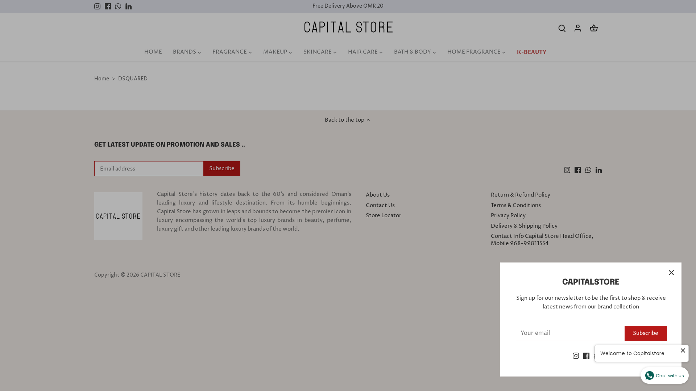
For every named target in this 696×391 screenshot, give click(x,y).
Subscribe (645, 333)
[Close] (671, 273)
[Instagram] (576, 356)
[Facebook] (586, 356)
